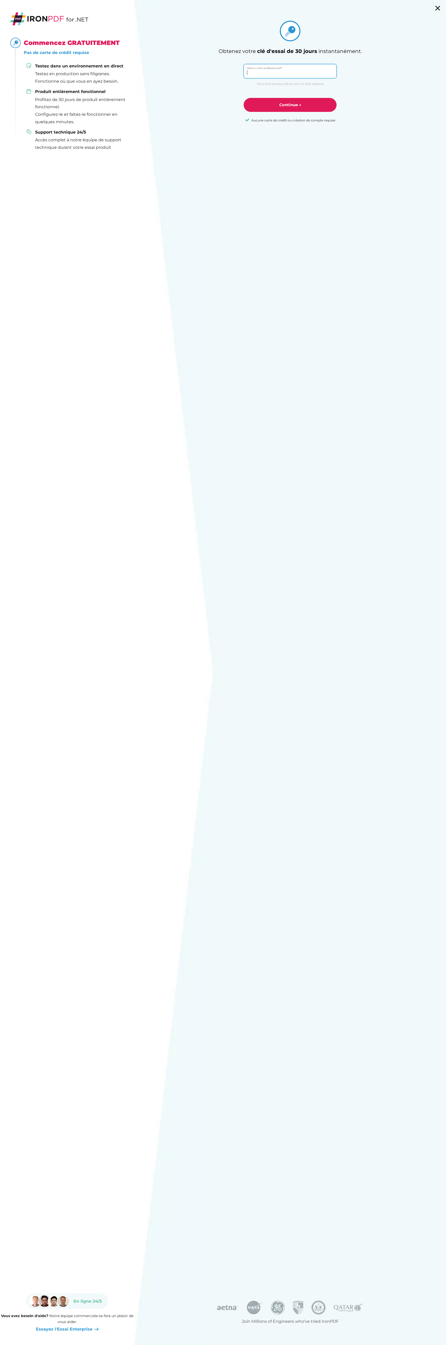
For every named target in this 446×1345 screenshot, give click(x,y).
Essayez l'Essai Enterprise (64, 1329)
